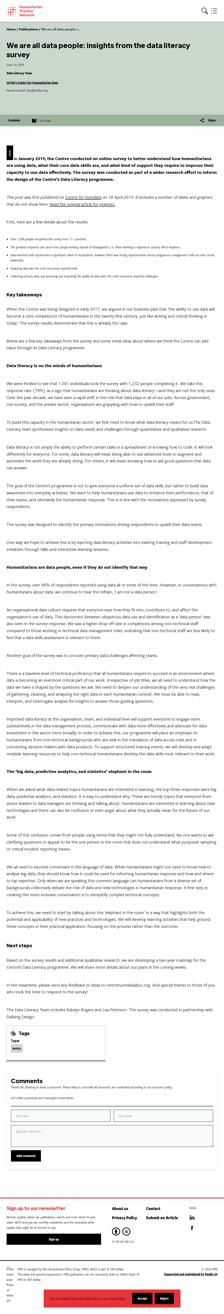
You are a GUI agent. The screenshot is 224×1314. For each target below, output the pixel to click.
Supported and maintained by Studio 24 (190, 1274)
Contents (14, 120)
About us (120, 1208)
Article (16, 1048)
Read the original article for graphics (82, 204)
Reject (167, 1300)
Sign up (54, 1239)
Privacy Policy (124, 1218)
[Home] (31, 10)
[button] (204, 11)
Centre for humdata (83, 197)
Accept (145, 1300)
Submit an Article (162, 1218)
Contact (153, 1208)
